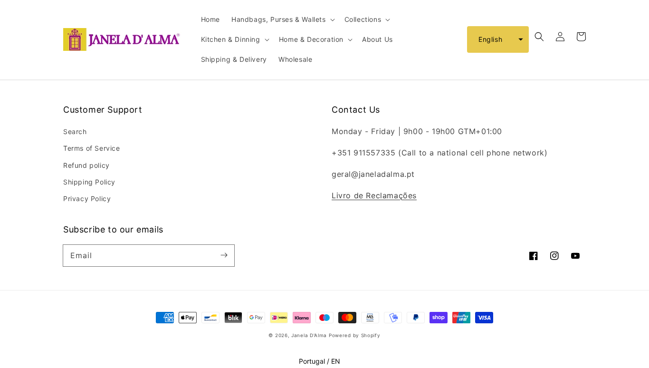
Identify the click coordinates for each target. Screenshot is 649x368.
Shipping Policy (89, 182)
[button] (498, 39)
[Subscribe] (223, 255)
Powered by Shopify (355, 335)
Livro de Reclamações (374, 195)
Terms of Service (91, 148)
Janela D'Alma (309, 335)
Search (75, 131)
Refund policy (86, 165)
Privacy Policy (87, 198)
